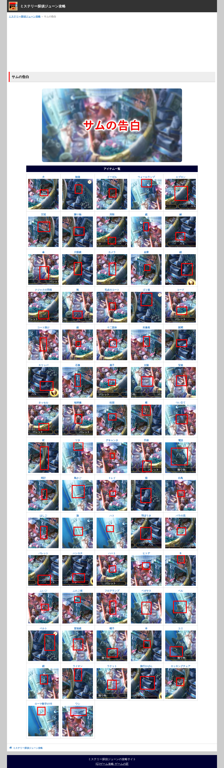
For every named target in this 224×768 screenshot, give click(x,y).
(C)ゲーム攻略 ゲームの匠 (112, 764)
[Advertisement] (112, 45)
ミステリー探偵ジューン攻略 (25, 16)
